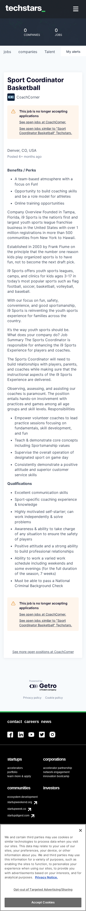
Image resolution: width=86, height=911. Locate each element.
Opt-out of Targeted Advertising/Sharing (43, 889)
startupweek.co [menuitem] (16, 808)
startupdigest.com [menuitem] (18, 815)
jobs (7, 51)
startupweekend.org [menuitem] (19, 802)
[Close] (80, 830)
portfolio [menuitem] (12, 772)
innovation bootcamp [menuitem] (56, 776)
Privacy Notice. (46, 877)
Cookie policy (54, 697)
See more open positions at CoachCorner (43, 652)
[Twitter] (44, 737)
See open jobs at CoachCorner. (42, 122)
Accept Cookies (43, 902)
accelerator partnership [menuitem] (57, 768)
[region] (43, 867)
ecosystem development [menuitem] (22, 797)
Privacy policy (32, 697)
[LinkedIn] (23, 737)
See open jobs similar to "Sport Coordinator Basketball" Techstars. (45, 131)
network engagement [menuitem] (56, 772)
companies (27, 51)
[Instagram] (55, 737)
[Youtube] (33, 737)
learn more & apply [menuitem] (19, 776)
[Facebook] (12, 737)
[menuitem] (76, 9)
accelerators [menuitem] (15, 768)
